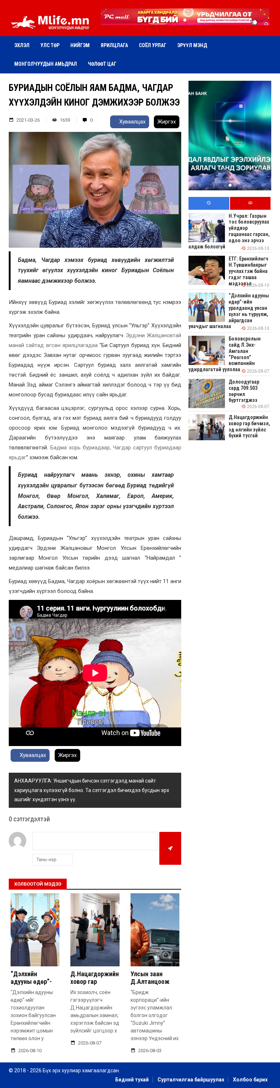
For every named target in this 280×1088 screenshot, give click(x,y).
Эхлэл (22, 45)
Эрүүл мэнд (192, 45)
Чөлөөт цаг (102, 64)
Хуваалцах (131, 121)
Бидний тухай (132, 1080)
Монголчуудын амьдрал (45, 64)
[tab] (208, 203)
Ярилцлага (114, 45)
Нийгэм (80, 45)
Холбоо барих (250, 1080)
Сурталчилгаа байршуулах (191, 1080)
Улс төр (49, 45)
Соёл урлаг (152, 45)
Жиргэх (167, 121)
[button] (184, 20)
